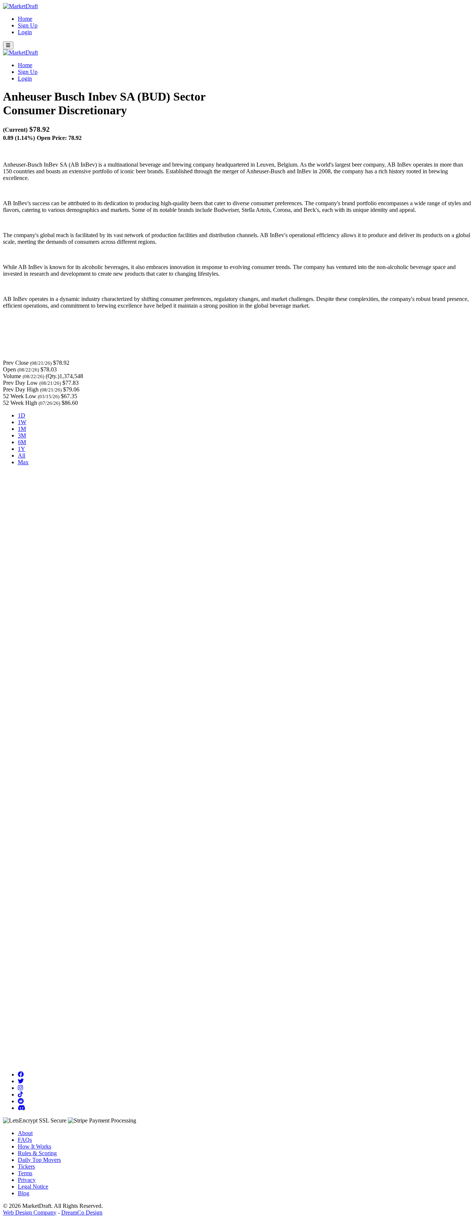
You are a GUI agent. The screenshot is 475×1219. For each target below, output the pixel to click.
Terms (25, 1173)
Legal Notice (33, 1186)
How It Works (34, 1146)
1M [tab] (22, 429)
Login (25, 32)
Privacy (27, 1180)
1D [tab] (21, 415)
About (25, 1133)
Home (25, 19)
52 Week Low (19, 396)
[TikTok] (20, 1094)
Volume (12, 376)
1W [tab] (22, 422)
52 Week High (20, 403)
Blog (23, 1193)
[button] (8, 45)
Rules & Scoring (37, 1153)
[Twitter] (21, 1081)
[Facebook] (21, 1074)
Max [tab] (23, 462)
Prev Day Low (20, 383)
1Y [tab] (21, 449)
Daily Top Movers (39, 1160)
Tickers (26, 1166)
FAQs (25, 1140)
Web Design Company (29, 1212)
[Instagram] (20, 1088)
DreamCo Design (81, 1212)
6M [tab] (22, 442)
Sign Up (27, 25)
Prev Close (16, 363)
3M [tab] (22, 435)
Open (9, 369)
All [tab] (21, 455)
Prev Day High (21, 389)
